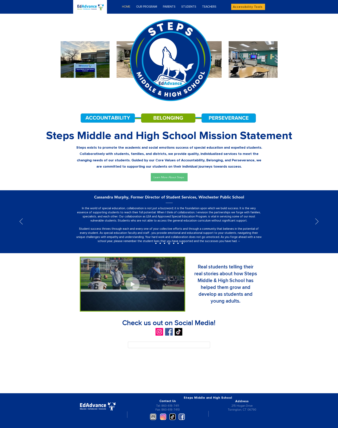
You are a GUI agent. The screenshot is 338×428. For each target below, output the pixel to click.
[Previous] (21, 221)
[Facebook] (169, 332)
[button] (179, 306)
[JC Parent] (164, 243)
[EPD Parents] (155, 243)
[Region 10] (178, 243)
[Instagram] (159, 332)
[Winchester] (169, 243)
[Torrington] (160, 243)
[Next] (316, 221)
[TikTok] (178, 332)
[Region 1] (173, 243)
